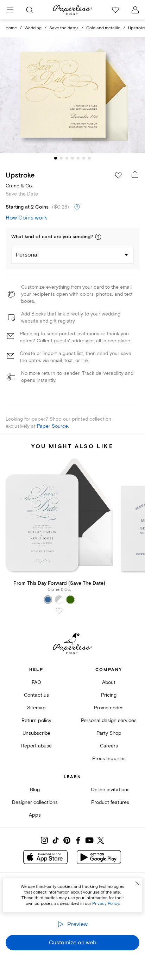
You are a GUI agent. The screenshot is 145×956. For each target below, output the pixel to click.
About (108, 682)
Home (11, 28)
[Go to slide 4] (72, 158)
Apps (35, 815)
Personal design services (109, 720)
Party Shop (108, 733)
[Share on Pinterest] (67, 840)
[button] (98, 236)
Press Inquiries (109, 759)
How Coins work (26, 217)
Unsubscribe (36, 733)
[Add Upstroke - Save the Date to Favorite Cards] (118, 175)
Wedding (33, 28)
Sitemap (36, 708)
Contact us (36, 695)
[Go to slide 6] (83, 158)
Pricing (108, 695)
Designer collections (35, 802)
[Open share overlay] (135, 174)
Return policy (36, 720)
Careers (109, 746)
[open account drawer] (135, 10)
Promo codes (109, 708)
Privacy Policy (105, 903)
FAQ (36, 682)
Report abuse (36, 746)
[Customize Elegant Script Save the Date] (72, 95)
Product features (110, 802)
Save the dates (63, 28)
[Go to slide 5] (78, 158)
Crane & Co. (19, 186)
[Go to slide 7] (89, 158)
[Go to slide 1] (55, 158)
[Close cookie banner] (137, 883)
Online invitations (110, 790)
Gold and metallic (103, 28)
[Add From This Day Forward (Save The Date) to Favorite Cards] (59, 611)
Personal (27, 254)
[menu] (10, 10)
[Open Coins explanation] (77, 207)
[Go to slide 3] (66, 158)
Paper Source (52, 426)
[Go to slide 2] (61, 158)
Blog (35, 790)
